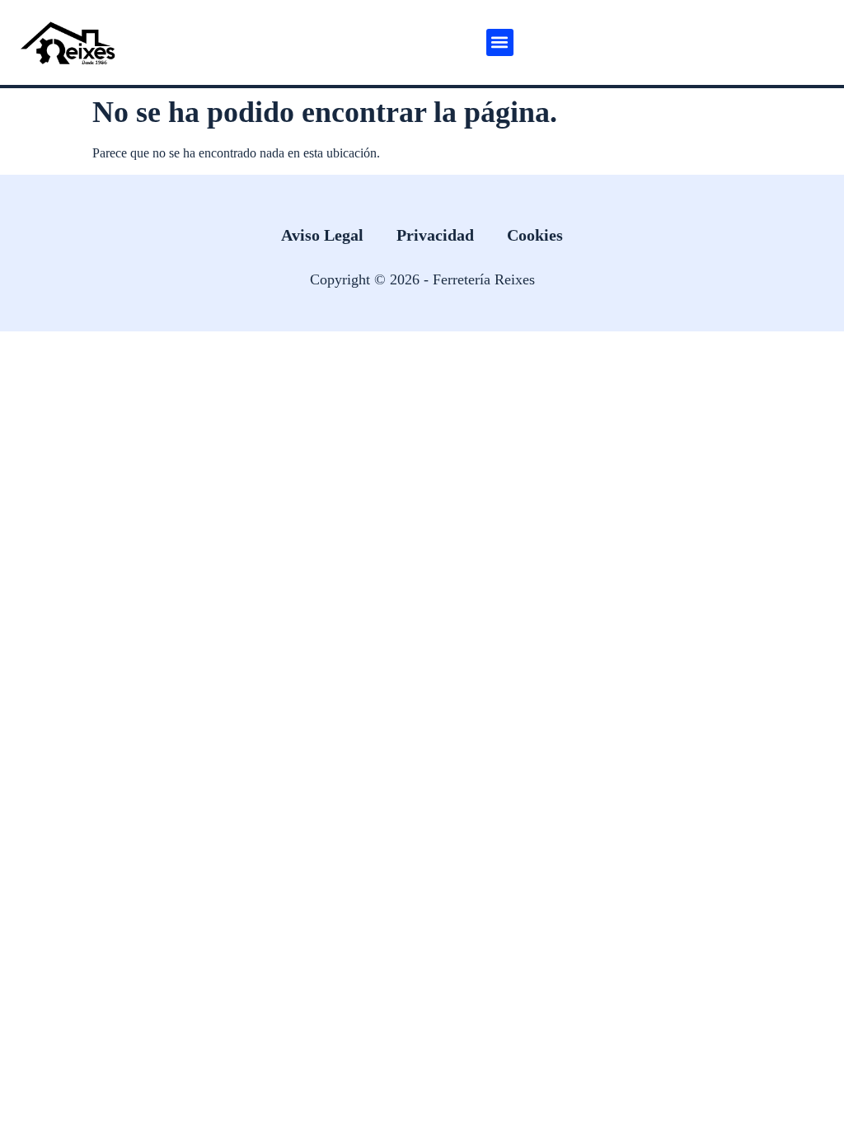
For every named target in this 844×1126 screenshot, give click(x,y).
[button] (499, 42)
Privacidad (435, 235)
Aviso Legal (322, 235)
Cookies (535, 235)
